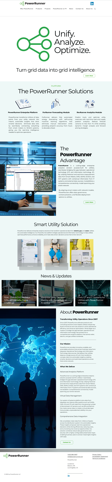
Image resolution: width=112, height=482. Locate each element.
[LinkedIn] (92, 3)
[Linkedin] (69, 476)
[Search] (95, 9)
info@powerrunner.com (75, 456)
